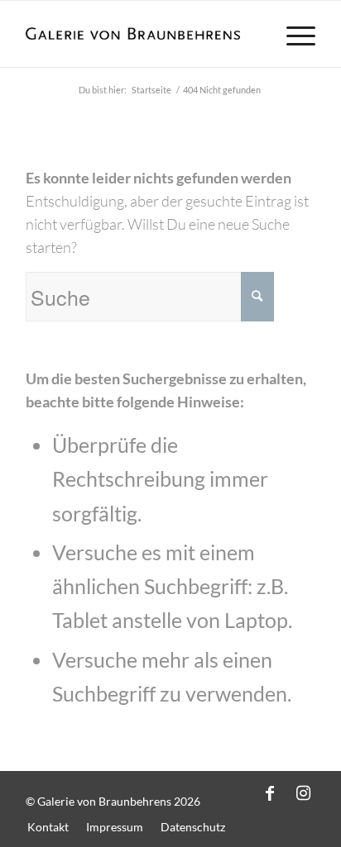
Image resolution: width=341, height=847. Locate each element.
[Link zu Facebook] (269, 792)
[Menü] (292, 34)
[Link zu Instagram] (303, 792)
